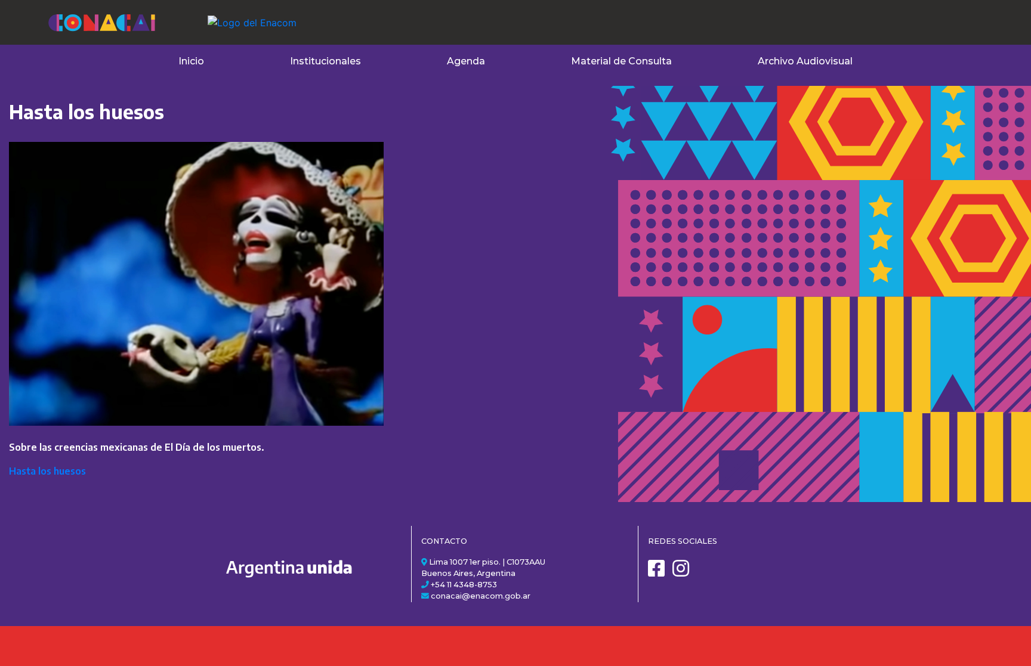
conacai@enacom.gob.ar (480, 595)
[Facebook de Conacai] (659, 572)
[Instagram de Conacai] (683, 572)
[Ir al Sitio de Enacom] (228, 15)
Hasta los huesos (47, 471)
